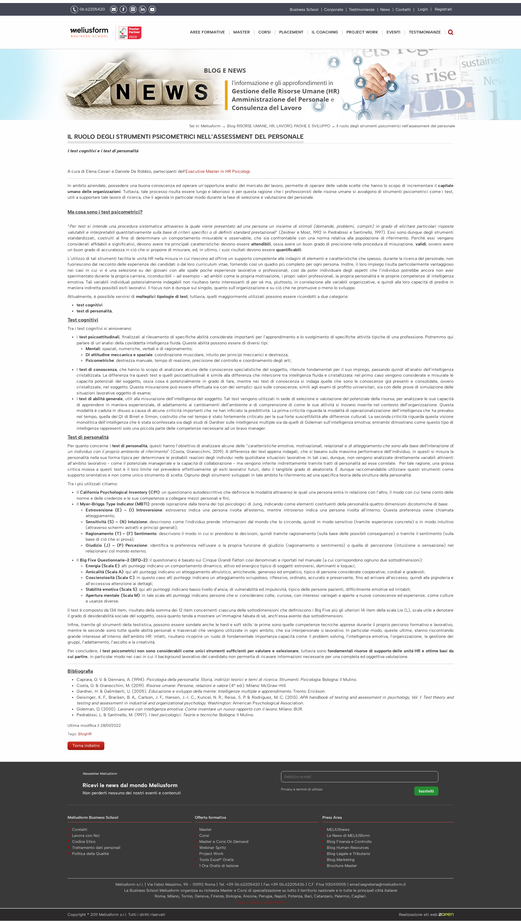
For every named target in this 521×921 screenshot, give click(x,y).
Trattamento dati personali (96, 847)
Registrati (443, 9)
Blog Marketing (341, 859)
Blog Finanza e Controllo (349, 841)
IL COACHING (325, 32)
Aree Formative (207, 32)
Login (423, 9)
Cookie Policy (273, 902)
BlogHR (85, 734)
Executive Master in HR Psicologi (217, 171)
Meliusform (211, 126)
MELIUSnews (338, 829)
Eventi (393, 32)
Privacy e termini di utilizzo (301, 789)
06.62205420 (92, 9)
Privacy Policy (248, 902)
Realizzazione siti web (419, 914)
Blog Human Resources (348, 847)
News (385, 9)
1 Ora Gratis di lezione (218, 865)
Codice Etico (84, 841)
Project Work (211, 853)
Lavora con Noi (85, 835)
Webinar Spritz (212, 847)
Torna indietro (85, 745)
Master (241, 32)
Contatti (403, 9)
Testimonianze (361, 9)
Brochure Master (342, 865)
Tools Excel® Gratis (216, 859)
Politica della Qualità (90, 853)
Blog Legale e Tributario (348, 853)
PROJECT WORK (362, 32)
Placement (291, 32)
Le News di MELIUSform (348, 835)
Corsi (264, 32)
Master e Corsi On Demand (223, 841)
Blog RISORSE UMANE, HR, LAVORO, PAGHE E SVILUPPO (278, 126)
